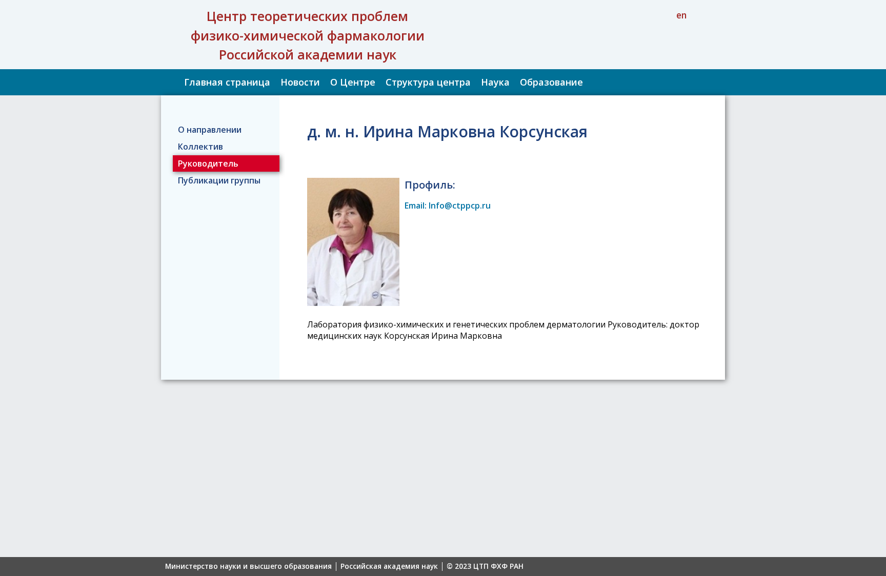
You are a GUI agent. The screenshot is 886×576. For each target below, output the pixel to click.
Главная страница (227, 82)
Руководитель (208, 163)
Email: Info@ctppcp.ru (448, 205)
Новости (300, 82)
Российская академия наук (389, 566)
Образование (551, 82)
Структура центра (428, 82)
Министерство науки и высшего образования (248, 566)
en (681, 15)
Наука (495, 82)
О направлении (209, 129)
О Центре (352, 82)
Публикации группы (219, 180)
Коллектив (200, 146)
